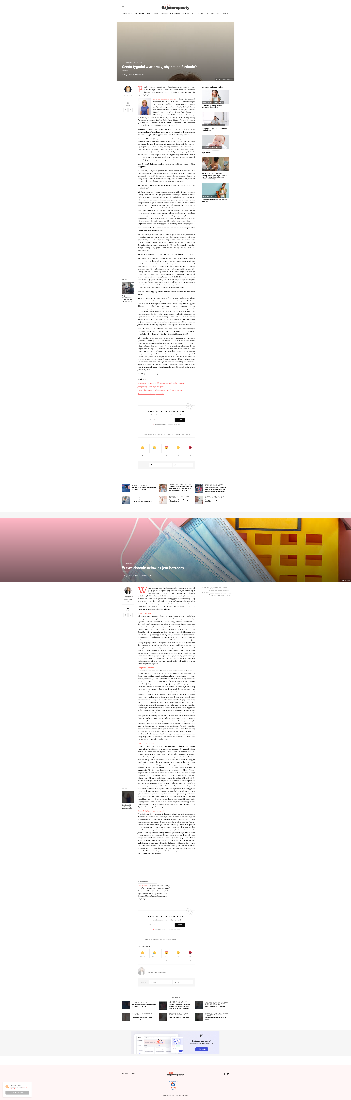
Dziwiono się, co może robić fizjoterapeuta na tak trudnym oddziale (161, 383)
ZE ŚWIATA (188, 484)
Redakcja (125, 1074)
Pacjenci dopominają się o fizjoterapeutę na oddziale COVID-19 (160, 390)
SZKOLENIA (152, 497)
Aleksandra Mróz (128, 95)
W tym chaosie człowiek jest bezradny (151, 394)
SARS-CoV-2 (177, 434)
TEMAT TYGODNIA (218, 484)
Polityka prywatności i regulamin (172, 1095)
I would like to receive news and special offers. (167, 424)
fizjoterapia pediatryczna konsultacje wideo (173, 432)
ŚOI (161, 939)
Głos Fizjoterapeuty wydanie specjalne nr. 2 (173, 938)
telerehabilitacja (186, 434)
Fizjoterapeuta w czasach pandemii (132, 62)
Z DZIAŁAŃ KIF (217, 485)
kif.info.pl (185, 1095)
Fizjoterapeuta (148, 432)
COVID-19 (215, 496)
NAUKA (178, 496)
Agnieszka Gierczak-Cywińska (128, 597)
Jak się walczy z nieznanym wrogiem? (151, 387)
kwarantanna (148, 939)
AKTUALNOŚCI (135, 497)
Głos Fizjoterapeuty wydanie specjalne (155, 434)
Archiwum (134, 1074)
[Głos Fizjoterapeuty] (175, 6)
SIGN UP (180, 419)
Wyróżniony (144, 485)
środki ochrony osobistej (169, 939)
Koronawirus (169, 434)
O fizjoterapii (136, 485)
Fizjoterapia (157, 432)
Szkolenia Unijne (137, 498)
